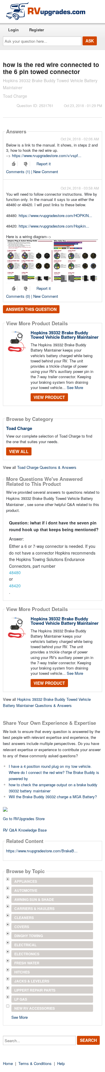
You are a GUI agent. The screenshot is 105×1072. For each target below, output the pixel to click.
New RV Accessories (34, 1008)
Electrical (25, 944)
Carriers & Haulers (34, 908)
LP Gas (20, 999)
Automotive (25, 890)
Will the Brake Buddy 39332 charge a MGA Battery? (53, 796)
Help (61, 1063)
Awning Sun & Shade (34, 899)
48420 (15, 586)
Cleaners (24, 917)
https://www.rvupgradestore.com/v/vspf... (46, 155)
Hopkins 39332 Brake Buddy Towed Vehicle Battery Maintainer (65, 334)
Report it (43, 164)
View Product (49, 397)
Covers (21, 926)
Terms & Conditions (35, 1063)
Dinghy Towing (28, 935)
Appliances (25, 881)
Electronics (26, 953)
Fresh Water (26, 963)
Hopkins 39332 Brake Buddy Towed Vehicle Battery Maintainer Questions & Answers (47, 702)
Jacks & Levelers (31, 981)
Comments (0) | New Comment (32, 296)
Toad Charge (19, 428)
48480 (15, 572)
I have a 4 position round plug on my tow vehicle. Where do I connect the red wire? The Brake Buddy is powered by (54, 772)
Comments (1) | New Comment (32, 171)
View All (19, 451)
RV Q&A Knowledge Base (25, 830)
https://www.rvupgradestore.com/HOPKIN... (55, 215)
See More (75, 387)
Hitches (22, 972)
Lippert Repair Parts (34, 990)
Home (8, 1063)
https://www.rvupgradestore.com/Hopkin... (54, 226)
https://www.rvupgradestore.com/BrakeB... (42, 851)
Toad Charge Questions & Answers (46, 467)
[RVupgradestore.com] (46, 11)
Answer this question (31, 309)
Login (13, 29)
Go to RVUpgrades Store (24, 818)
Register (36, 29)
